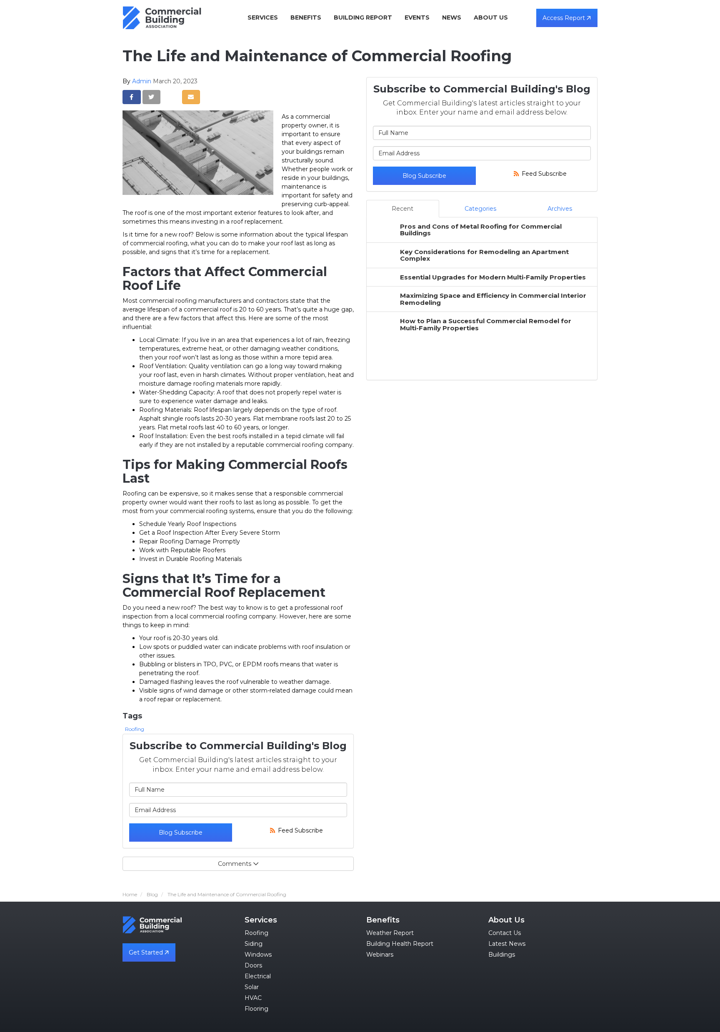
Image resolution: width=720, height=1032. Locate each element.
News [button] (451, 17)
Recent (402, 208)
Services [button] (263, 17)
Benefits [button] (305, 17)
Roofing (134, 729)
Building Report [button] (363, 17)
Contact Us (504, 933)
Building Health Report (399, 943)
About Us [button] (491, 17)
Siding (253, 943)
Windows (258, 954)
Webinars (379, 954)
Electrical (258, 976)
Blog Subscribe (180, 832)
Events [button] (417, 17)
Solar (252, 987)
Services (261, 920)
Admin (141, 81)
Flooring (256, 1008)
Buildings (501, 954)
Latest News (506, 943)
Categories (480, 208)
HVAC (253, 998)
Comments (234, 863)
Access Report (564, 18)
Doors (253, 965)
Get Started (147, 952)
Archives (560, 208)
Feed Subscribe (299, 830)
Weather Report (390, 933)
